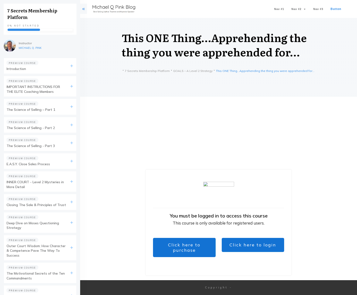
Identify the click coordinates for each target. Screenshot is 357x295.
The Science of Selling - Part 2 (31, 128)
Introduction (16, 69)
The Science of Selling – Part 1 (31, 109)
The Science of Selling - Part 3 (31, 146)
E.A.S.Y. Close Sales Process (28, 164)
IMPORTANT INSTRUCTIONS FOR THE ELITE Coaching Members (33, 89)
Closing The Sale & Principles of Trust (36, 205)
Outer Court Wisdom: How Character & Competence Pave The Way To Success (36, 251)
